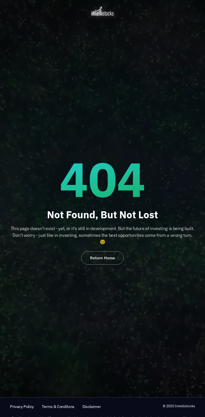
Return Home (102, 257)
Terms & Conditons (58, 406)
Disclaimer (91, 406)
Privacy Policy (22, 406)
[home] (102, 11)
